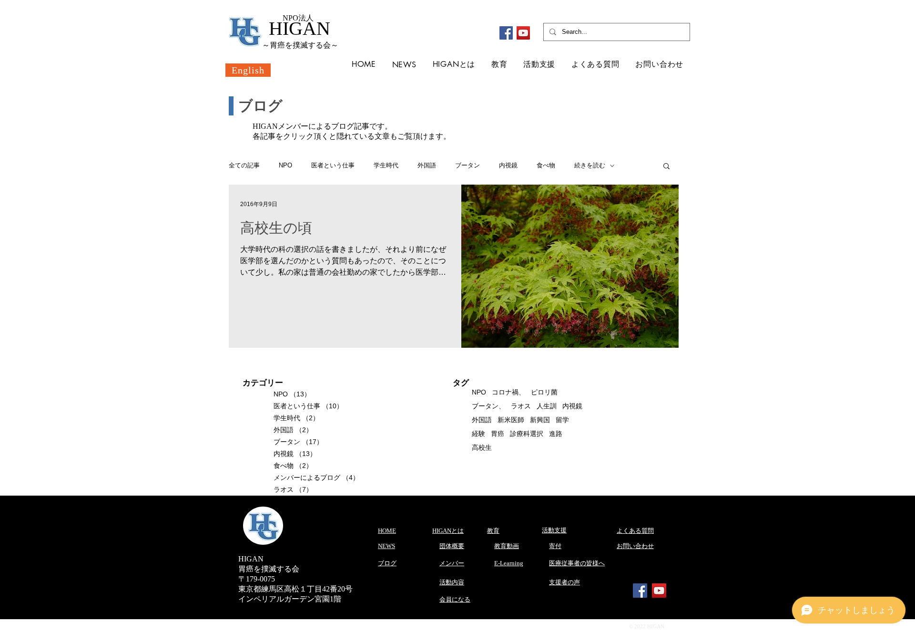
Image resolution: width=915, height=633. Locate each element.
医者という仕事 (333, 165)
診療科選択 (526, 433)
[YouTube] (523, 33)
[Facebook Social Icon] (640, 590)
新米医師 (511, 420)
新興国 (540, 420)
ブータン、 (488, 406)
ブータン (467, 165)
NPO (285, 165)
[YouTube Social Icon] (659, 590)
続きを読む (589, 165)
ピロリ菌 (544, 392)
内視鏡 (508, 165)
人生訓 (547, 406)
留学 (562, 420)
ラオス (521, 406)
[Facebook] (506, 33)
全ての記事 (244, 165)
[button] (666, 167)
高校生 (482, 447)
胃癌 (497, 433)
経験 (478, 433)
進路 (555, 433)
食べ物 (546, 165)
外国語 (426, 165)
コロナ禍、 (508, 392)
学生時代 (386, 165)
